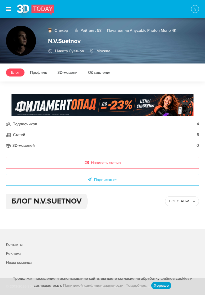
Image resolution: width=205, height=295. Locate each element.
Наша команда (19, 262)
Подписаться (106, 179)
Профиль (38, 72)
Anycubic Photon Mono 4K (153, 30)
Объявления (100, 72)
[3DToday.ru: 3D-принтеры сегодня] (35, 11)
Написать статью (106, 162)
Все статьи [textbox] (179, 201)
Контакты (14, 244)
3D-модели (68, 72)
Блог (15, 72)
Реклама (21, 110)
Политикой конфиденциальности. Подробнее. (105, 285)
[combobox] (182, 201)
